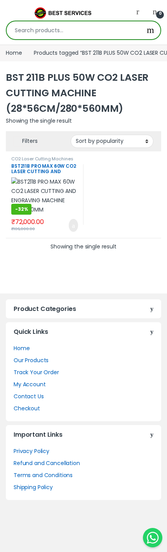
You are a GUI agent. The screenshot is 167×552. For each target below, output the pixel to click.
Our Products (31, 360)
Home (14, 53)
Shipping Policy (33, 487)
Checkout (27, 408)
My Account (30, 384)
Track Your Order (36, 372)
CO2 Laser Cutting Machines (42, 159)
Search (150, 30)
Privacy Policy (31, 451)
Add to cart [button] (72, 225)
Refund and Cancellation (47, 463)
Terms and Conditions (43, 475)
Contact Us (29, 396)
